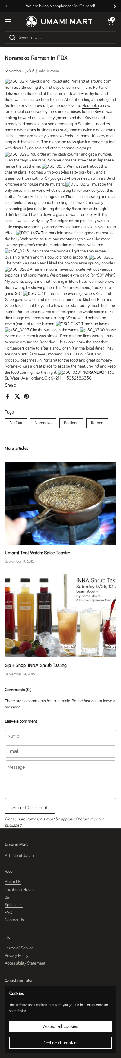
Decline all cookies (60, 1042)
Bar (8, 897)
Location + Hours (19, 890)
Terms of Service (19, 948)
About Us (13, 882)
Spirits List (14, 905)
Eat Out (15, 423)
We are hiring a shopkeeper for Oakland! (60, 6)
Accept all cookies (60, 1026)
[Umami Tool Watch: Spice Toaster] (60, 503)
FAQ (8, 912)
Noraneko (43, 423)
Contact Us (14, 920)
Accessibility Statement (25, 963)
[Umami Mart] (59, 21)
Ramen (97, 423)
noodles (32, 124)
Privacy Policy (16, 955)
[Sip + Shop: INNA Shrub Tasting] (60, 616)
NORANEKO (93, 372)
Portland (71, 423)
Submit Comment (29, 807)
